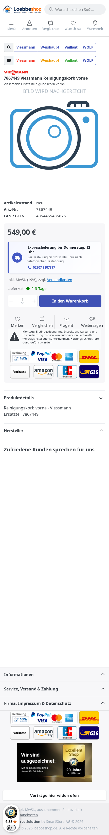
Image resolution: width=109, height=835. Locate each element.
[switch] (11, 827)
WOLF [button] (88, 47)
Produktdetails (19, 398)
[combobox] (75, 9)
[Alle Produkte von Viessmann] (16, 71)
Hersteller (13, 430)
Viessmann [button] (25, 47)
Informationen (19, 674)
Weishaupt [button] (50, 47)
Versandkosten (59, 279)
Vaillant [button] (71, 47)
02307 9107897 (44, 267)
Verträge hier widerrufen (54, 795)
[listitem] (54, 138)
